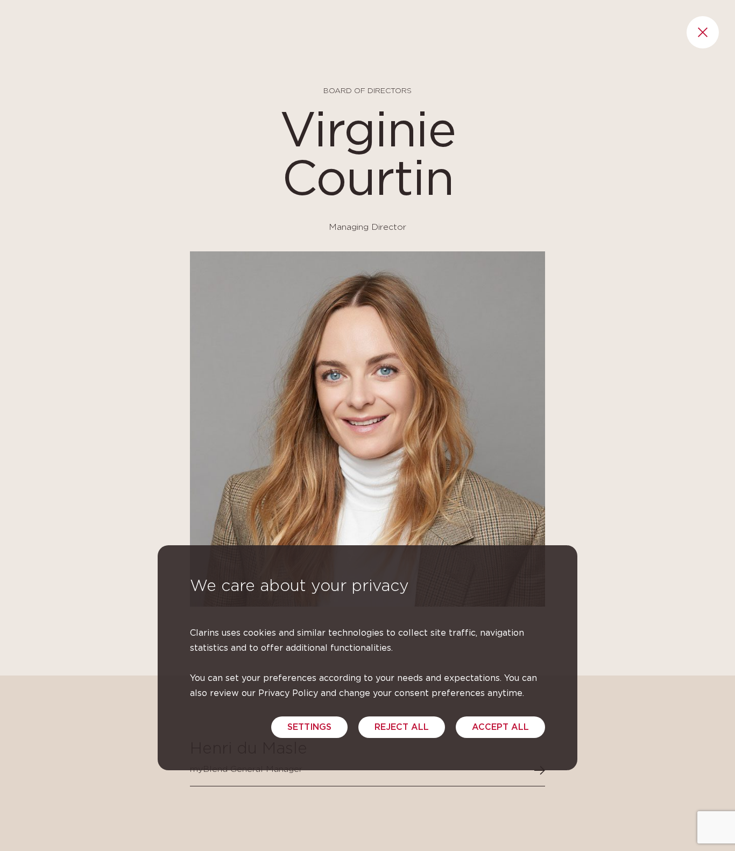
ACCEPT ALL (500, 727)
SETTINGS (309, 727)
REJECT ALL (401, 727)
